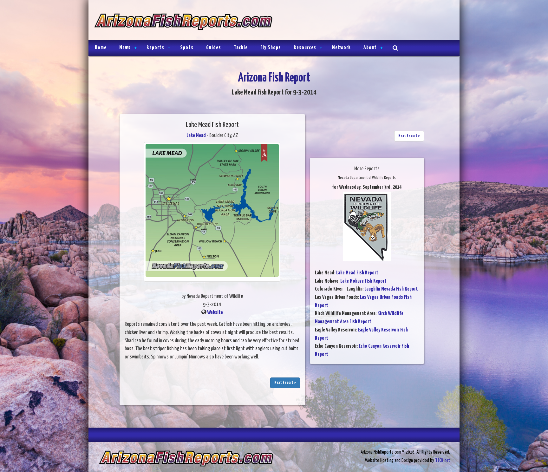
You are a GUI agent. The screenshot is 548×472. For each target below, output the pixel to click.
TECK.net (442, 460)
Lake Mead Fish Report (357, 273)
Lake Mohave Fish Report (363, 281)
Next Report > (285, 383)
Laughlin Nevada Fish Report (391, 289)
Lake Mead (196, 135)
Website (215, 312)
